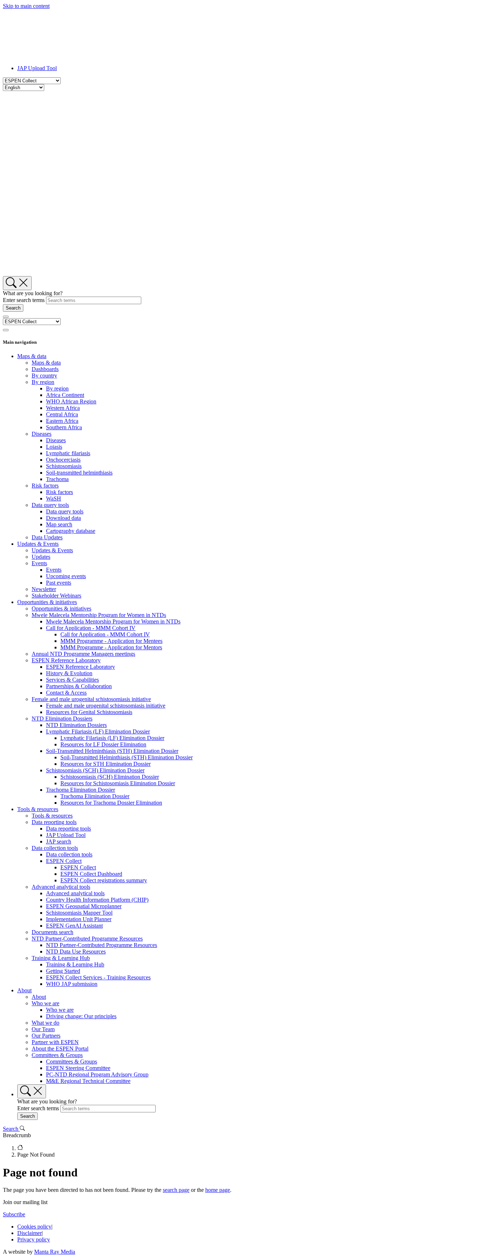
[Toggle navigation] (6, 317)
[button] (31, 356)
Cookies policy (34, 1226)
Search (11, 1129)
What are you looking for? (33, 293)
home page (217, 1190)
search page (176, 1190)
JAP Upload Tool (37, 68)
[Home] (61, 56)
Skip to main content (26, 6)
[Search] (17, 283)
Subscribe (14, 1214)
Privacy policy (33, 1239)
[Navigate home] (252, 1148)
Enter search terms (24, 300)
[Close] (6, 330)
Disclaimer (29, 1233)
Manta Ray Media (54, 1252)
